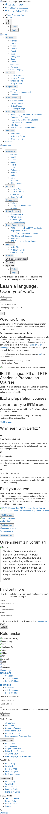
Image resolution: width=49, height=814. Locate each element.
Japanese (16, 32)
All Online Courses (13, 733)
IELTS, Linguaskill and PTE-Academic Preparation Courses (26, 115)
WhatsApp (4, 812)
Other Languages (19, 38)
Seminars (16, 63)
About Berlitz (6, 778)
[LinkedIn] (10, 673)
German (15, 9)
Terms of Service (12, 798)
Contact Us (9, 675)
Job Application (11, 678)
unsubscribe (43, 621)
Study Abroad (17, 51)
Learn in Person (18, 46)
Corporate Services (13, 728)
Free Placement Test (18, 258)
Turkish (15, 14)
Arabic (14, 30)
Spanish (15, 17)
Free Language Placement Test (18, 736)
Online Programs (19, 74)
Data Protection (11, 803)
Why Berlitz (10, 766)
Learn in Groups (18, 44)
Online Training (18, 49)
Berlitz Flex (15, 133)
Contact (8, 141)
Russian (15, 27)
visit (40, 354)
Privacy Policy (11, 801)
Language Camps (19, 77)
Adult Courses (11, 725)
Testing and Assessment (22, 60)
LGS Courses (15, 125)
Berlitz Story (10, 763)
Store (11, 262)
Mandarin (16, 35)
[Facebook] (1, 673)
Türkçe (14, 269)
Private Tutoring (18, 71)
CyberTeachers (16, 138)
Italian (14, 22)
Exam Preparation (14, 225)
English (15, 11)
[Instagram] (3, 673)
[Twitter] (5, 673)
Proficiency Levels (12, 774)
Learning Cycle (11, 771)
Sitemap (8, 806)
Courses (10, 151)
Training (15, 58)
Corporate (10, 200)
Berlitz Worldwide (12, 681)
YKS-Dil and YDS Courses (21, 122)
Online (9, 244)
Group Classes (18, 69)
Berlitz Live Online (17, 136)
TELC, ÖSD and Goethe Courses (24, 119)
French (15, 19)
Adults (9, 186)
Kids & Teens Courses (14, 730)
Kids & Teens (12, 211)
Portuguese (17, 25)
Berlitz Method (11, 768)
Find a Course (7, 740)
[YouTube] (8, 673)
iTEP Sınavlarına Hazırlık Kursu (23, 127)
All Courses (10, 723)
